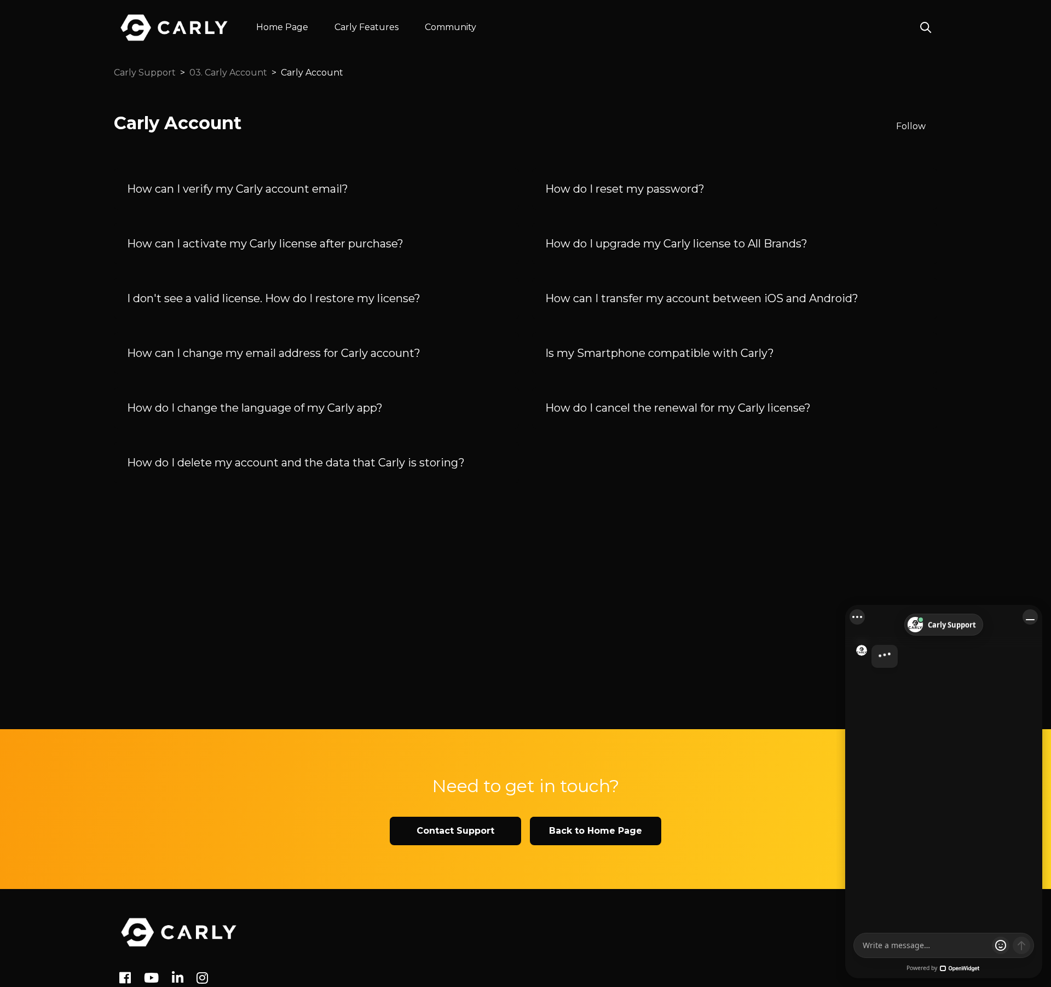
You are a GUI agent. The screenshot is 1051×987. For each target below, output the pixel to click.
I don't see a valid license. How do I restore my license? (273, 298)
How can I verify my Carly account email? (237, 188)
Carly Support (145, 72)
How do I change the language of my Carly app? (255, 407)
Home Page (282, 27)
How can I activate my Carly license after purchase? (265, 243)
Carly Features (366, 27)
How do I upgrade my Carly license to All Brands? (676, 243)
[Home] (179, 932)
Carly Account (312, 72)
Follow (911, 126)
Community (450, 27)
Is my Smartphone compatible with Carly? (659, 353)
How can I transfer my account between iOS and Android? (701, 298)
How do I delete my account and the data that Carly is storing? (296, 462)
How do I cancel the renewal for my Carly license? (678, 407)
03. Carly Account (228, 72)
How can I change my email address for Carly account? (273, 353)
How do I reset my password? (624, 188)
